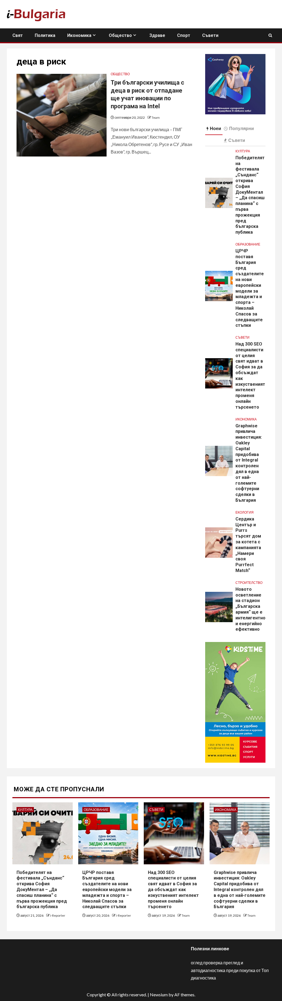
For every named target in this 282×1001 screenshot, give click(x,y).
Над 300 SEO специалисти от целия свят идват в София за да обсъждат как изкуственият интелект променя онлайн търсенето (173, 890)
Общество (120, 35)
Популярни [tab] (241, 128)
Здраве (157, 35)
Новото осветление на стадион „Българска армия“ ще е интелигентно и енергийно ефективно (250, 609)
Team (155, 117)
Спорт (183, 35)
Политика (45, 35)
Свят (17, 35)
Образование (247, 244)
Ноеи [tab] (215, 128)
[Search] (270, 35)
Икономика (79, 35)
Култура (242, 151)
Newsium (159, 994)
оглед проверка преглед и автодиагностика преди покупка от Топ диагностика (230, 970)
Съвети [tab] (236, 140)
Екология (244, 512)
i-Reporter (57, 915)
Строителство (248, 583)
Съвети (210, 35)
